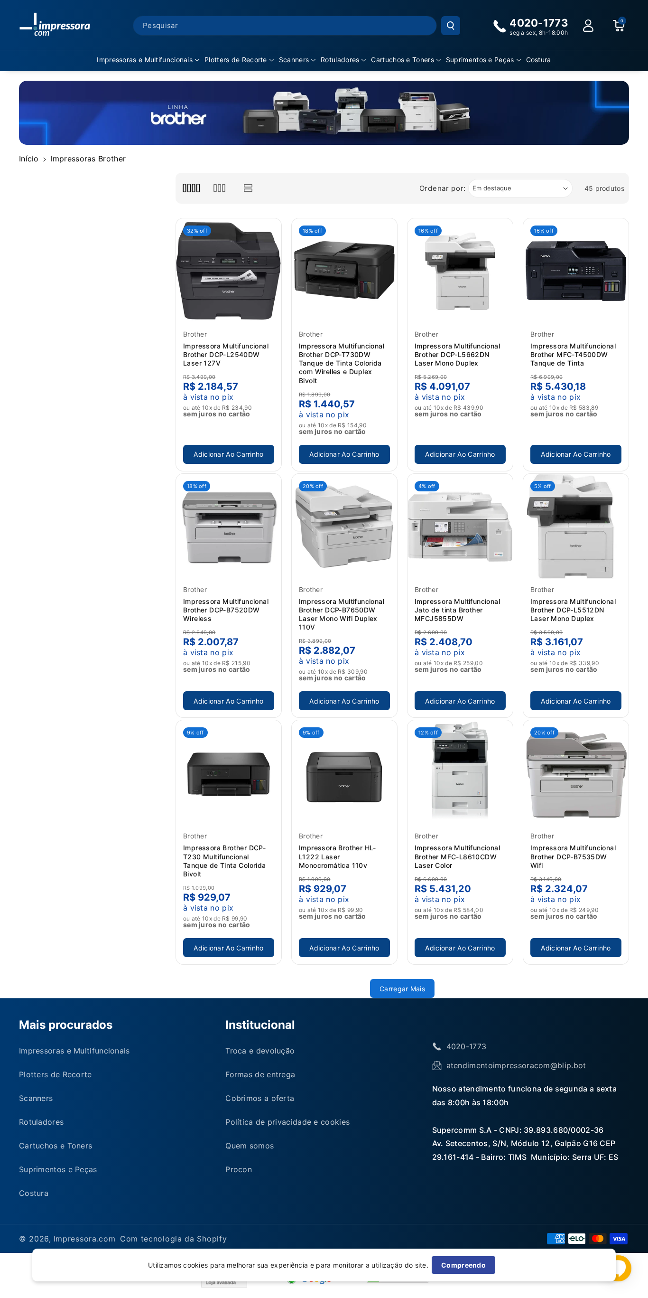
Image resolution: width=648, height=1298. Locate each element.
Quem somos (249, 1145)
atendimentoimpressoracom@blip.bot (516, 1065)
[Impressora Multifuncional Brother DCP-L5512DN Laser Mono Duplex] (576, 526)
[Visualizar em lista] (248, 188)
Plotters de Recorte (235, 60)
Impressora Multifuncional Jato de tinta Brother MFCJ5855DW (457, 609)
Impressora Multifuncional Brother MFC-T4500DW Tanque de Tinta (573, 354)
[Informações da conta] (588, 25)
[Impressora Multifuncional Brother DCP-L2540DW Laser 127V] (228, 271)
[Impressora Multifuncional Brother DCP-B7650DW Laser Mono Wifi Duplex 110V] (344, 526)
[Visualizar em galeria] (219, 188)
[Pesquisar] (450, 25)
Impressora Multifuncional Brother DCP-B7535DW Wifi (573, 856)
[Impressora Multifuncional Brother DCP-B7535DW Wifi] (576, 773)
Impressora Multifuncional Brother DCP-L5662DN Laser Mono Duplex (457, 354)
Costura (33, 1193)
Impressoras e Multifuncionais (145, 60)
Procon (238, 1169)
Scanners (294, 60)
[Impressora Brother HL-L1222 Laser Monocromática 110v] (344, 773)
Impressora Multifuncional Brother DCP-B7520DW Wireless (225, 609)
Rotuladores (340, 60)
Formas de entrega (260, 1074)
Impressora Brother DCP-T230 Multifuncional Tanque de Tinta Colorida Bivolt (224, 861)
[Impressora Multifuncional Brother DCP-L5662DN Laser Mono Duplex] (460, 271)
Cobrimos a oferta (259, 1098)
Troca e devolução (260, 1050)
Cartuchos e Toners (402, 60)
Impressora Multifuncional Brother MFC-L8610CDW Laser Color (457, 856)
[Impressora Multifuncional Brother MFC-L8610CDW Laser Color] (460, 773)
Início (29, 158)
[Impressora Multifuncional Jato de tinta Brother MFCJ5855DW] (460, 526)
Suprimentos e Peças (480, 60)
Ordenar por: (442, 188)
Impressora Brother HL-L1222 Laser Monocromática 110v (337, 856)
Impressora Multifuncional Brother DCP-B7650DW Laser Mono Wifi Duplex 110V (341, 614)
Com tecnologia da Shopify (173, 1238)
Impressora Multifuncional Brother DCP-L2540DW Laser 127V (225, 354)
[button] (148, 60)
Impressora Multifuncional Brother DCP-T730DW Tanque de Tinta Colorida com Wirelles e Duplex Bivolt (341, 363)
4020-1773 (466, 1046)
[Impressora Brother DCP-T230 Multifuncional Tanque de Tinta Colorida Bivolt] (228, 773)
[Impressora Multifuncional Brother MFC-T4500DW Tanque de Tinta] (576, 271)
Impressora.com (85, 1238)
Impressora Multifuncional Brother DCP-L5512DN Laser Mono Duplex (573, 609)
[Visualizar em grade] (191, 188)
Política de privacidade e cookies (287, 1122)
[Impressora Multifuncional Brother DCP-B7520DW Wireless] (228, 526)
